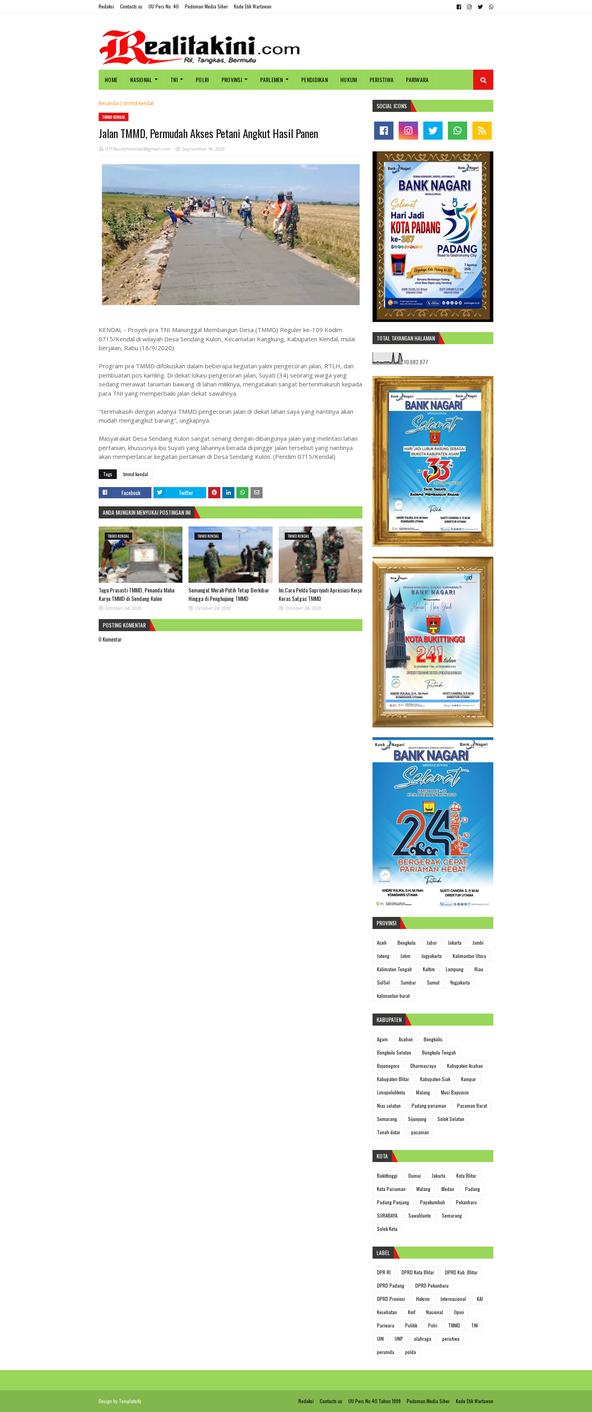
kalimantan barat (393, 995)
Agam (382, 1039)
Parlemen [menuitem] (271, 79)
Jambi (478, 942)
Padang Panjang (393, 1202)
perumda (385, 1351)
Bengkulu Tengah (439, 1052)
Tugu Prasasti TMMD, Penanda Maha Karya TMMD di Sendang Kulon (136, 594)
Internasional (453, 1298)
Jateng (383, 955)
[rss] (482, 131)
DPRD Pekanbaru (432, 1285)
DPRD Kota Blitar (418, 1272)
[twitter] (480, 7)
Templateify (130, 1401)
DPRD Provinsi (391, 1298)
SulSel (383, 982)
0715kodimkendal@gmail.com (138, 149)
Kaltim (429, 969)
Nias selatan (389, 1105)
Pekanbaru (466, 1202)
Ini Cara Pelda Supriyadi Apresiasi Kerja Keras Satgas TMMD (320, 594)
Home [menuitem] (111, 79)
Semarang (387, 1118)
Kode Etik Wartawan (252, 6)
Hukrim (423, 1298)
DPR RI (384, 1272)
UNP (399, 1338)
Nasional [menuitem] (141, 79)
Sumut (433, 982)
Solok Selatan (450, 1118)
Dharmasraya (423, 1065)
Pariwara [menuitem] (417, 79)
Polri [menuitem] (202, 79)
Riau (478, 969)
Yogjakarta (460, 982)
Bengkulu (406, 942)
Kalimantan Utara (469, 955)
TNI (474, 1325)
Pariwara (385, 1325)
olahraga (422, 1338)
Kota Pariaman (391, 1188)
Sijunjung (417, 1118)
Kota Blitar (466, 1175)
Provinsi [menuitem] (231, 79)
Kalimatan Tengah (394, 969)
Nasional (434, 1312)
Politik (411, 1325)
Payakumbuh (432, 1202)
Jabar (431, 942)
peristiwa (451, 1338)
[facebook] (459, 7)
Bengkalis (433, 1039)
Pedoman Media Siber (206, 6)
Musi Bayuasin (455, 1092)
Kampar (468, 1079)
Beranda (108, 103)
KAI (480, 1298)
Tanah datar (388, 1132)
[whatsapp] (490, 7)
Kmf (411, 1312)
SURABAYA (387, 1215)
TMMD (454, 1325)
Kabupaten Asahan (465, 1065)
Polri (432, 1325)
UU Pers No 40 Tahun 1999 (374, 1401)
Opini (459, 1312)
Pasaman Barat (472, 1105)
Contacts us (131, 6)
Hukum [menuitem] (348, 79)
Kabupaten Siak (435, 1079)
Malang (423, 1092)
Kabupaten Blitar (393, 1079)
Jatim (405, 955)
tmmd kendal (139, 103)
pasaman (420, 1132)
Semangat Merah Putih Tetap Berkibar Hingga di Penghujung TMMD (228, 594)
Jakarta (455, 942)
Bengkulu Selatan (394, 1052)
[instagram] (469, 7)
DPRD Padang (390, 1285)
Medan (447, 1188)
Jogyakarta (431, 955)
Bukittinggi (387, 1175)
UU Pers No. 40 (164, 6)
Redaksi (106, 6)
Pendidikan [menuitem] (314, 79)
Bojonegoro (388, 1065)
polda (410, 1351)
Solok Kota (387, 1228)
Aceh (382, 942)
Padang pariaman (429, 1105)
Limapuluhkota (391, 1092)
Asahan (406, 1039)
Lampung (455, 969)
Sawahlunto (419, 1215)
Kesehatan (387, 1312)
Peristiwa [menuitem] (382, 79)
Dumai (414, 1175)
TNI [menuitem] (174, 79)
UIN (380, 1338)
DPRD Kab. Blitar (461, 1272)
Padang (472, 1188)
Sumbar (408, 982)
